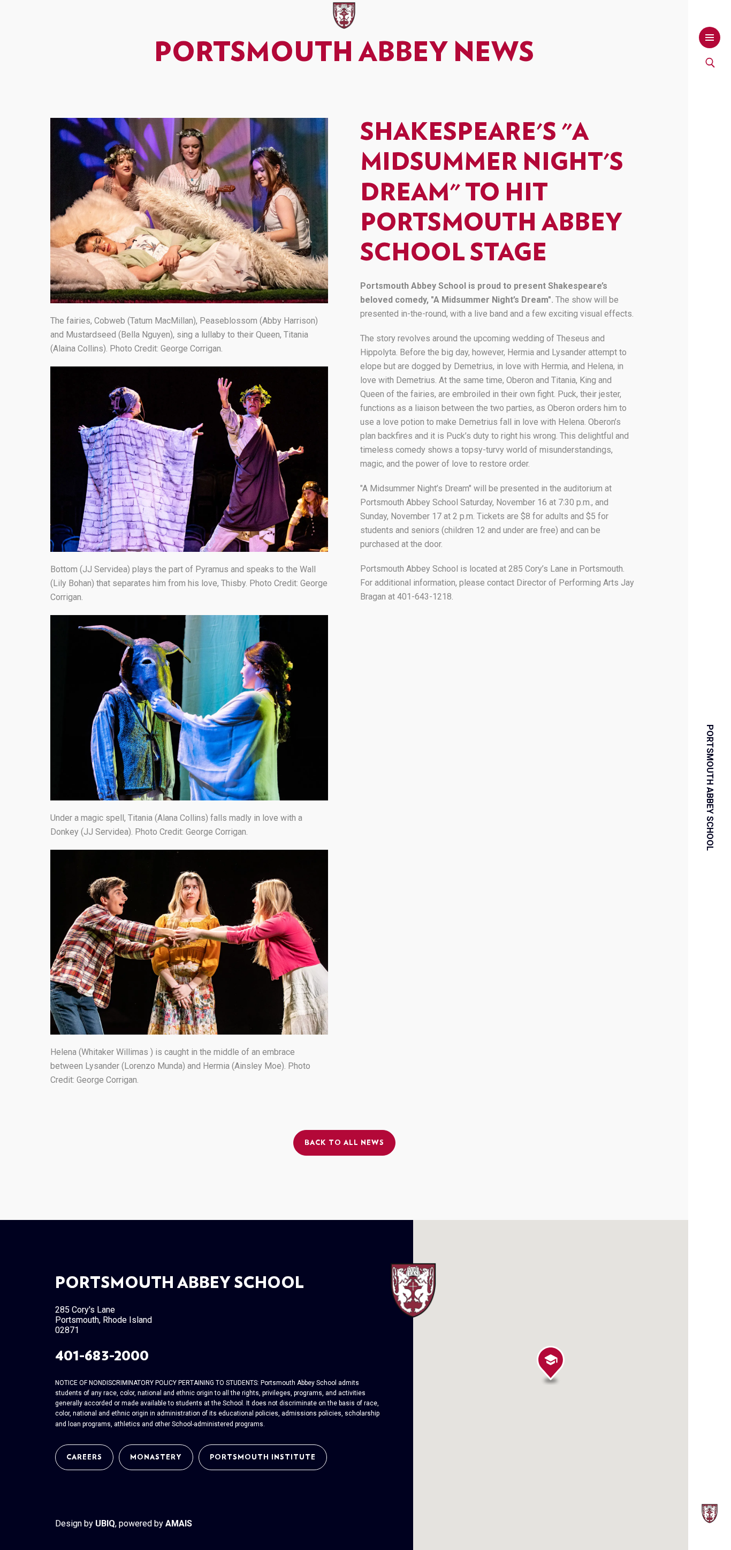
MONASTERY (156, 1457)
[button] (551, 1365)
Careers (84, 1457)
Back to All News (344, 1143)
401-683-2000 (102, 1355)
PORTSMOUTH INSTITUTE (263, 1457)
